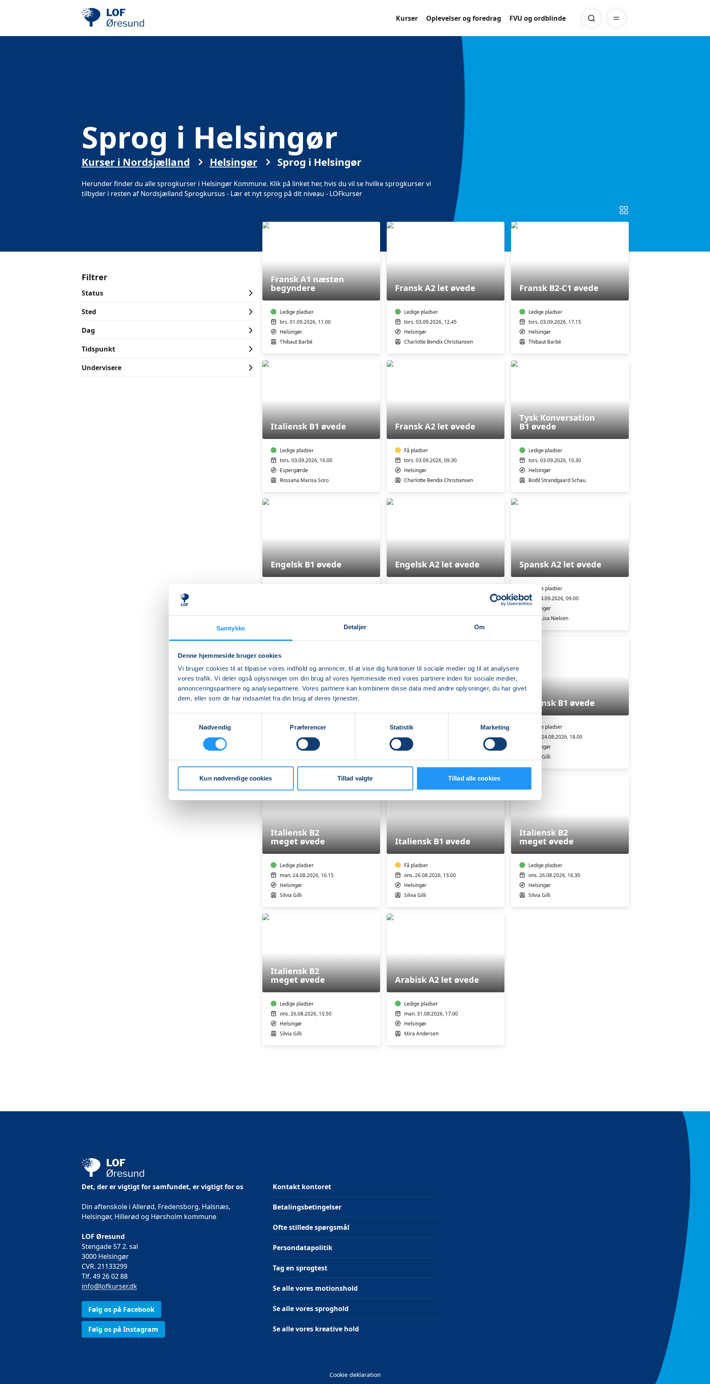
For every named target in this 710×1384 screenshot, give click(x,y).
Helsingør (233, 162)
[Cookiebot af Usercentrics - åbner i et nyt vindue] (496, 600)
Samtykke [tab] (230, 628)
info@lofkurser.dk (109, 1286)
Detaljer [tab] (355, 626)
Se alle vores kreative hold (316, 1328)
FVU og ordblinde (537, 18)
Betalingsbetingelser (307, 1207)
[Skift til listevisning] (624, 210)
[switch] (308, 744)
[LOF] (142, 18)
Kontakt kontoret (302, 1186)
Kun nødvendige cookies (235, 778)
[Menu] (616, 18)
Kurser (407, 18)
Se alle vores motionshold (315, 1288)
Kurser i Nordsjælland (136, 162)
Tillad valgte (355, 778)
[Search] (591, 18)
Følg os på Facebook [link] (121, 1309)
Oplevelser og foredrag (463, 18)
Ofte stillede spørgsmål (311, 1227)
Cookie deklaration (355, 1375)
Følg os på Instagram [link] (123, 1329)
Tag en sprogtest (300, 1268)
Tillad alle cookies (474, 778)
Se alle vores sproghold (311, 1308)
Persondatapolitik (302, 1247)
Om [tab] (479, 626)
